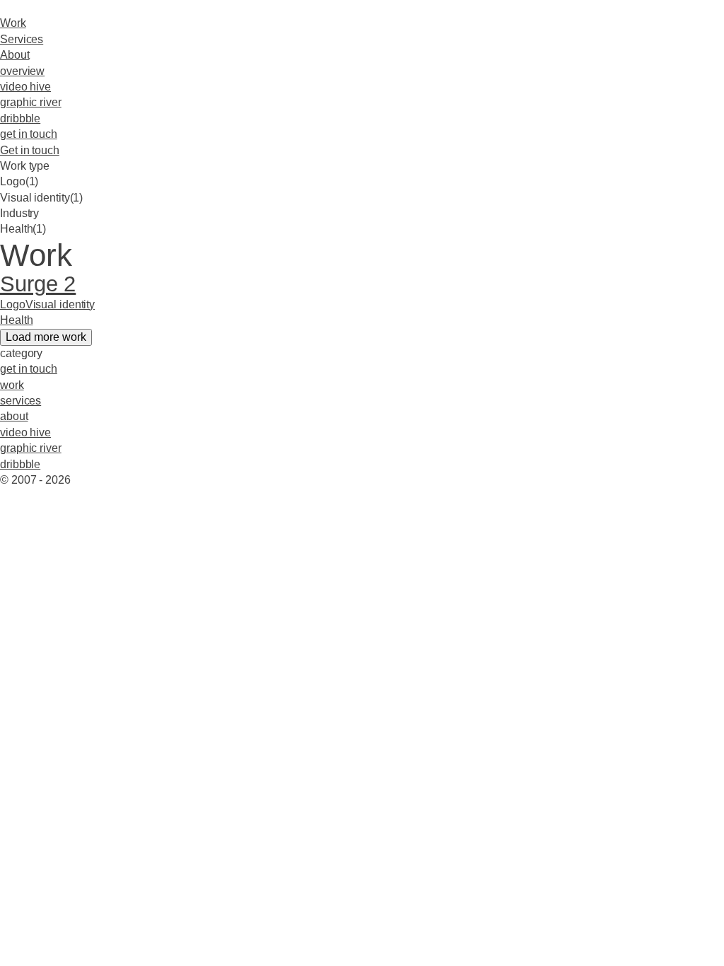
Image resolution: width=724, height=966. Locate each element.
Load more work (46, 337)
